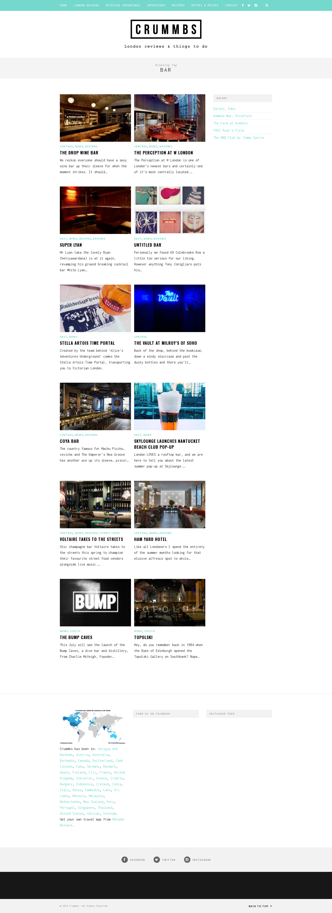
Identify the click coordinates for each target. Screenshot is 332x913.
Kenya (77, 790)
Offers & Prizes (204, 5)
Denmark (109, 766)
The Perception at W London (163, 153)
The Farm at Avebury (230, 123)
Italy (64, 790)
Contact (231, 5)
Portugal (67, 807)
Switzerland (102, 760)
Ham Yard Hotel (150, 539)
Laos (106, 790)
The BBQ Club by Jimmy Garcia (238, 137)
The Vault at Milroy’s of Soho (165, 343)
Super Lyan (71, 245)
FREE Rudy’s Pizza (228, 130)
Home (63, 5)
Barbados (67, 760)
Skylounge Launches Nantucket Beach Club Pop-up (167, 444)
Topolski (143, 637)
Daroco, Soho (224, 109)
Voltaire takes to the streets (91, 539)
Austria (82, 755)
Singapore (86, 807)
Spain (64, 772)
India (116, 784)
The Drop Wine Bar (79, 153)
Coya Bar (69, 441)
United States (71, 813)
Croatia (116, 778)
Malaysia (96, 796)
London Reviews (86, 5)
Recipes (178, 5)
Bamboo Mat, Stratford (232, 116)
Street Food (110, 533)
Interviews (156, 5)
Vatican (93, 813)
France (105, 772)
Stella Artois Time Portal (87, 343)
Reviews (91, 146)
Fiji (92, 772)
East (63, 238)
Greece (101, 778)
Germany (93, 766)
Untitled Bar (147, 245)
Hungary (66, 784)
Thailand (105, 807)
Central (66, 146)
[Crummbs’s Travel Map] (93, 743)
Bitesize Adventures (123, 5)
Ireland (102, 784)
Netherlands (70, 802)
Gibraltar (84, 778)
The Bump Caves (76, 637)
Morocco (78, 796)
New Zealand (93, 802)
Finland (78, 772)
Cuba (79, 766)
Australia (100, 755)
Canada (83, 760)
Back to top (259, 906)
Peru (110, 802)
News (79, 146)
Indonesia (84, 784)
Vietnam (109, 813)
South (75, 631)
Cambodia (92, 790)
